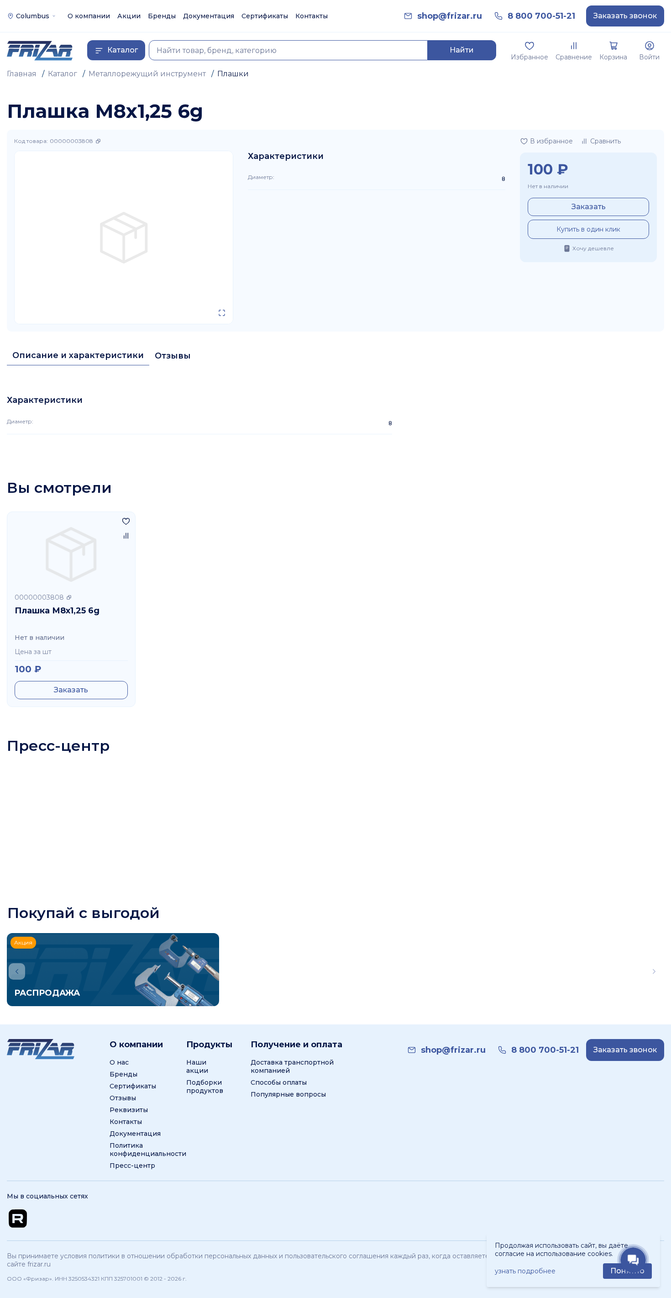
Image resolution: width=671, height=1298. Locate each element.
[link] (449, 16)
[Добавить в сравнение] (126, 535)
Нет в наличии (548, 186)
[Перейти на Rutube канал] (18, 1218)
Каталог (62, 73)
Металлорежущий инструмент (147, 73)
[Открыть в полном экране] (222, 313)
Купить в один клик (588, 229)
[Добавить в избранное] (126, 521)
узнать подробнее (525, 1271)
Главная (22, 73)
